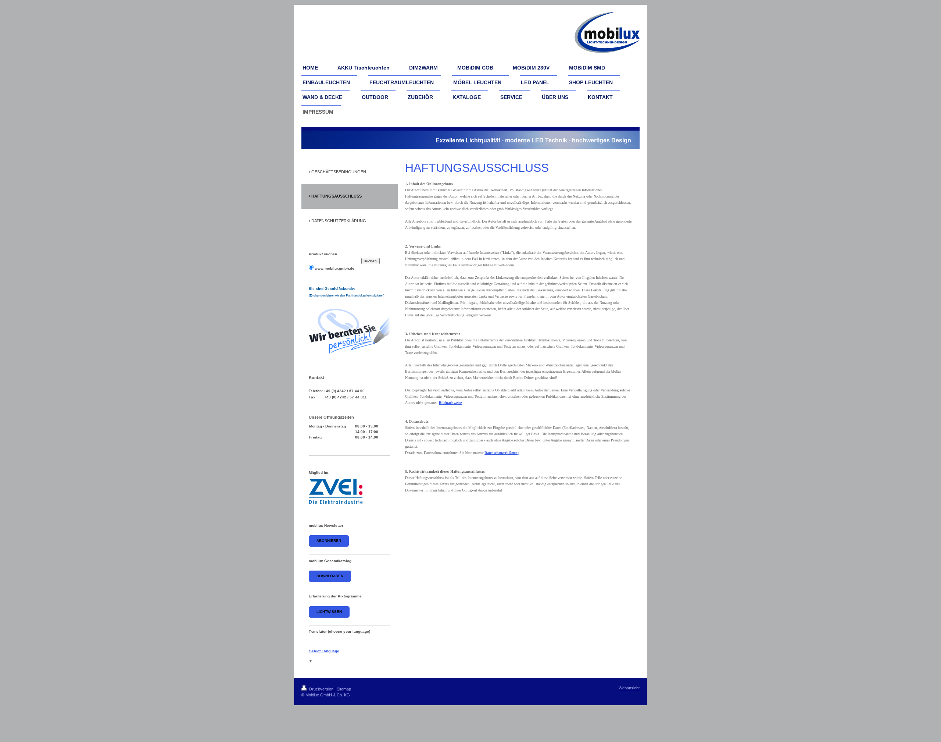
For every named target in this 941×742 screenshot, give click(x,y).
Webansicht (629, 688)
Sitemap (344, 689)
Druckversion (321, 689)
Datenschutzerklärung (501, 453)
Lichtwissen (329, 612)
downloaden (329, 576)
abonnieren (328, 541)
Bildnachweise (450, 403)
